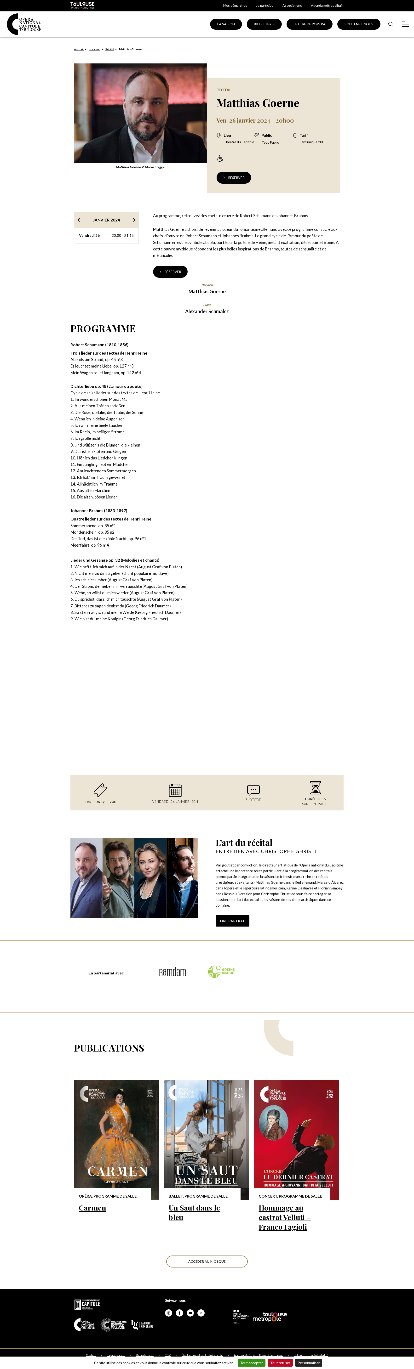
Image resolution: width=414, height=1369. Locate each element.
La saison (94, 49)
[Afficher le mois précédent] (79, 220)
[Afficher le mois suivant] (134, 220)
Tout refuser (280, 1362)
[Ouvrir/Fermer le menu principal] (405, 24)
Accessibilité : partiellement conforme (258, 1355)
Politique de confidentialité (311, 1355)
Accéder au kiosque (207, 1261)
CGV (168, 1355)
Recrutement (145, 1355)
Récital (109, 49)
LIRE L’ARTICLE (232, 921)
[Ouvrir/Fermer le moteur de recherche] (390, 24)
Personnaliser (309, 1362)
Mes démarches (235, 5)
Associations (292, 5)
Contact (91, 1355)
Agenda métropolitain (327, 5)
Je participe (264, 5)
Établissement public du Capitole (202, 1355)
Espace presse (116, 1355)
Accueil (79, 49)
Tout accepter (251, 1362)
